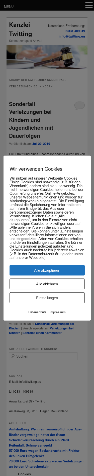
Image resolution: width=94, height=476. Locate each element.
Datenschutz (37, 311)
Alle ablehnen (47, 284)
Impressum (57, 311)
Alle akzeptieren (47, 270)
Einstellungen (47, 297)
